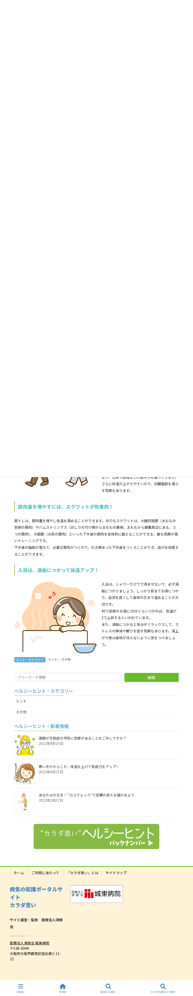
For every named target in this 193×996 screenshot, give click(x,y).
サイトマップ (116, 872)
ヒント (53, 659)
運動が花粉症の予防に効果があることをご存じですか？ (83, 738)
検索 (152, 677)
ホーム (19, 872)
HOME (62, 991)
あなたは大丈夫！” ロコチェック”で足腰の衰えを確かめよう (86, 794)
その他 (66, 659)
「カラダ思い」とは (82, 872)
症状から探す (108, 991)
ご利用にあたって (45, 872)
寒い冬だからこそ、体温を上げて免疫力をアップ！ (79, 766)
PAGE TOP (184, 973)
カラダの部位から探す (163, 991)
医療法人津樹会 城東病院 (29, 942)
